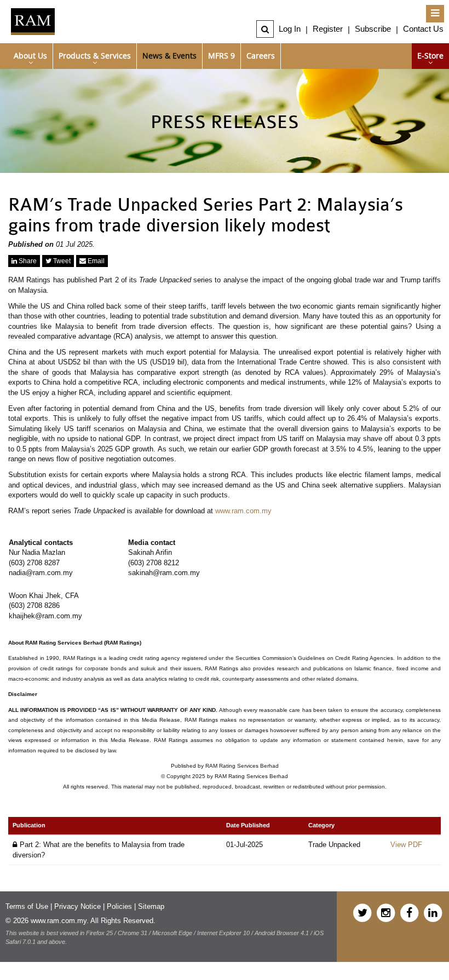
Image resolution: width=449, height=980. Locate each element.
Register (328, 28)
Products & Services (95, 55)
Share (27, 261)
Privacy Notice (77, 906)
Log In (290, 28)
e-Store (430, 55)
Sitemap (151, 906)
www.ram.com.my (243, 511)
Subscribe (373, 28)
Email (95, 261)
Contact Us (423, 28)
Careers (260, 55)
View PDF (406, 844)
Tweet (61, 261)
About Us (30, 55)
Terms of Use (26, 906)
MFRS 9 (221, 55)
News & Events (169, 55)
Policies (119, 906)
